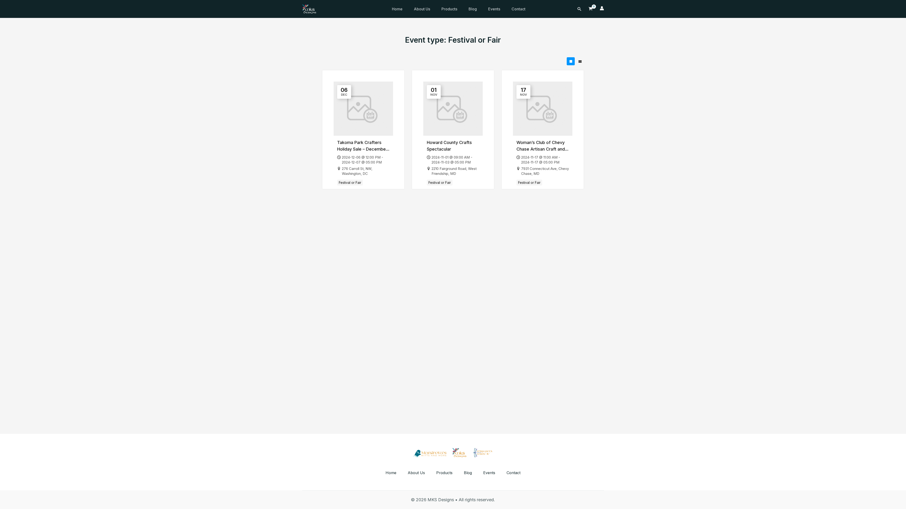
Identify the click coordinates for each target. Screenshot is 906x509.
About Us (422, 9)
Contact (518, 9)
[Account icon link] (602, 8)
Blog (473, 9)
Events (494, 9)
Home (397, 9)
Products (449, 9)
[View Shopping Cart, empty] (590, 9)
